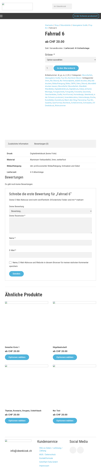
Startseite (49, 25)
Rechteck (66, 103)
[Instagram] (80, 450)
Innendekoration (71, 97)
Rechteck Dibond (74, 78)
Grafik (59, 94)
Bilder (68, 84)
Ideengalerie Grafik (79, 25)
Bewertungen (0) (41, 144)
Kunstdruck (59, 100)
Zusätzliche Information (18, 144)
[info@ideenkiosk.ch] (7, 451)
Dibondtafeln (65, 25)
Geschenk (87, 92)
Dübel (81, 89)
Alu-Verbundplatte (67, 81)
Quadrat (48, 103)
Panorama (82, 100)
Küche (92, 97)
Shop (57, 25)
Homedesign (79, 94)
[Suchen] (69, 6)
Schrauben (87, 103)
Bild (89, 81)
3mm (47, 81)
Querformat (57, 103)
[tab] (18, 144)
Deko (78, 84)
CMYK (73, 84)
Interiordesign (83, 97)
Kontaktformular (46, 458)
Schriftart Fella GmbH (48, 462)
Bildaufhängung (58, 84)
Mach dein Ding (71, 100)
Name (12, 238)
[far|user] (92, 6)
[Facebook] (73, 450)
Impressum (44, 466)
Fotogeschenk (58, 92)
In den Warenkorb (66, 68)
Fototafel (78, 92)
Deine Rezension (17, 216)
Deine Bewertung (16, 206)
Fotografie (69, 92)
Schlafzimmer (76, 103)
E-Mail (12, 250)
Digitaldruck (73, 89)
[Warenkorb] (97, 6)
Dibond (84, 84)
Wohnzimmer (60, 106)
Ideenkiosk (88, 94)
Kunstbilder (49, 100)
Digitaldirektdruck (61, 89)
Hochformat (68, 94)
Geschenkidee (50, 94)
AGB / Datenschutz (47, 454)
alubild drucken (81, 81)
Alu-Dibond (54, 81)
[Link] (17, 6)
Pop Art (64, 78)
